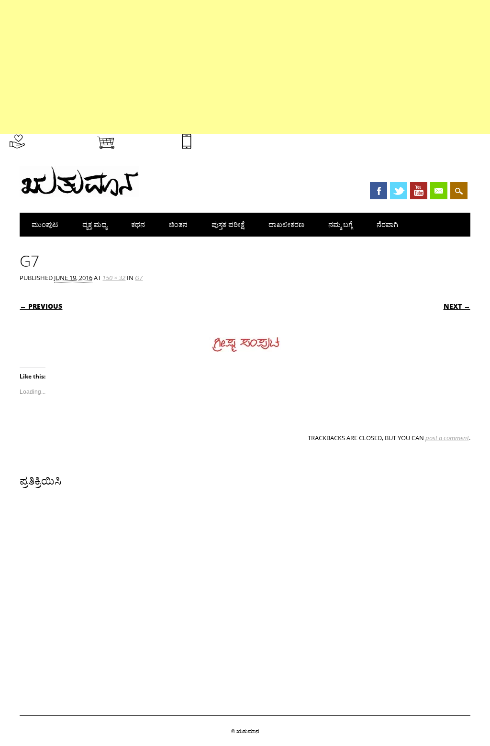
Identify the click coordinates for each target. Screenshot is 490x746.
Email (438, 190)
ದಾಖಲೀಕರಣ (286, 224)
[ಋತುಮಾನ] (79, 195)
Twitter (398, 190)
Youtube (418, 190)
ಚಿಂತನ (178, 224)
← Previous (41, 306)
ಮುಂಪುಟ (45, 224)
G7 (139, 277)
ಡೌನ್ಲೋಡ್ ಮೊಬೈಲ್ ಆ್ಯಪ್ (229, 139)
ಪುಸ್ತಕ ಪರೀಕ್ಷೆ (228, 224)
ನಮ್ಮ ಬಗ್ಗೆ (340, 224)
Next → (457, 306)
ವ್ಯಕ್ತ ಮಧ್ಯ (94, 224)
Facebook (378, 190)
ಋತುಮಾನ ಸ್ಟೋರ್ (144, 139)
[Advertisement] (245, 67)
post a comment (447, 437)
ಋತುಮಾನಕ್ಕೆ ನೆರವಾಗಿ (56, 139)
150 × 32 (113, 277)
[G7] (245, 361)
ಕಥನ (138, 224)
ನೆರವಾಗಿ (387, 224)
